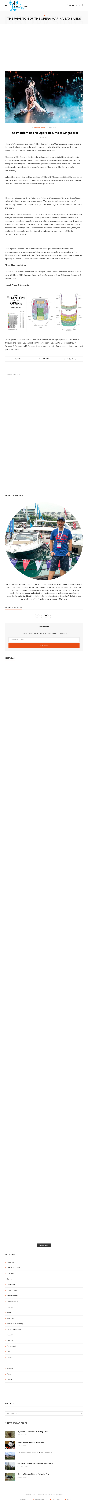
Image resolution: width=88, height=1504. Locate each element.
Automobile (11, 1262)
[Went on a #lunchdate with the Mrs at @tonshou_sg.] (63, 743)
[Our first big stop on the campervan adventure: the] (63, 832)
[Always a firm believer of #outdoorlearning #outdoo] (24, 699)
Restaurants (11, 1363)
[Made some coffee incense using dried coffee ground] (24, 1075)
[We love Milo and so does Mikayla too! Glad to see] (24, 1208)
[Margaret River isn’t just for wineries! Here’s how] (24, 832)
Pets (8, 1352)
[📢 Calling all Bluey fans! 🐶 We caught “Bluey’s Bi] (24, 1053)
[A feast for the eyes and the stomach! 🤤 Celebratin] (24, 965)
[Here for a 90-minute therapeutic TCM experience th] (63, 1009)
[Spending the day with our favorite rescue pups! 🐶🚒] (24, 787)
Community (11, 1285)
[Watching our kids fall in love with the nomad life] (24, 809)
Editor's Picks (39, 128)
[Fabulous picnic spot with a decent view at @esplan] (63, 876)
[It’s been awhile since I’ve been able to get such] (63, 1053)
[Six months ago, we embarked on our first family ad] (24, 876)
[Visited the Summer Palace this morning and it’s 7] (24, 1186)
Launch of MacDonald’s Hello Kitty (31, 1442)
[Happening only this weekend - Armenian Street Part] (63, 1075)
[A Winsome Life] (19, 5)
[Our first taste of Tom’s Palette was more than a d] (63, 677)
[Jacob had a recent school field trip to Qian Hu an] (63, 1208)
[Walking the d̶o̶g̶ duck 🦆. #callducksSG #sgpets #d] (63, 920)
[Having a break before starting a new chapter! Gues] (63, 1098)
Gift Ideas (10, 1318)
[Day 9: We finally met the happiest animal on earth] (24, 854)
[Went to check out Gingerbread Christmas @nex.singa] (63, 1142)
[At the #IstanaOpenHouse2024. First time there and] (63, 1031)
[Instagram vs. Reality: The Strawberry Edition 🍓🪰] (63, 765)
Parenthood (11, 1346)
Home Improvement (14, 1329)
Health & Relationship (15, 1324)
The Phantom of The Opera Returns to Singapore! (44, 132)
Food (9, 1312)
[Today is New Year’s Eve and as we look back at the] (24, 1120)
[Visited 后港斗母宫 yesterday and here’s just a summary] (63, 1186)
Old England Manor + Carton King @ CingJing (35, 1463)
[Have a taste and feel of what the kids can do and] (63, 1120)
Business (10, 1273)
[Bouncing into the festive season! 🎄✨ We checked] (63, 787)
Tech (9, 1374)
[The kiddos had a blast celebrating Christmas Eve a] (24, 743)
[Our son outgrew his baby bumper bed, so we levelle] (24, 987)
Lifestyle (10, 1340)
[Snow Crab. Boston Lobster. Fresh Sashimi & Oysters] (24, 677)
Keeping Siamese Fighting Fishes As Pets (33, 1474)
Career (9, 1279)
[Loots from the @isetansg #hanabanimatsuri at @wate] (63, 898)
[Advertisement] (44, 48)
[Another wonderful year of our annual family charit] (63, 699)
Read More (44, 359)
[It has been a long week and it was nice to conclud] (24, 1098)
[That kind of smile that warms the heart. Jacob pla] (24, 1230)
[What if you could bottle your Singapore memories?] (24, 898)
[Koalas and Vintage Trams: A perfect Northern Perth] (24, 765)
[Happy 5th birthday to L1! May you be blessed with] (24, 942)
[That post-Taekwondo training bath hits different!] (24, 920)
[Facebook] (67, 359)
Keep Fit (10, 1335)
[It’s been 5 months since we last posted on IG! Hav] (24, 1031)
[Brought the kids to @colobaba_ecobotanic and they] (24, 1142)
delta (19, 359)
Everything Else (12, 1301)
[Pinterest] (72, 359)
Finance (10, 1307)
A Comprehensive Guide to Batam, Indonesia (35, 1453)
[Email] (75, 359)
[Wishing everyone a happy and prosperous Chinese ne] (24, 721)
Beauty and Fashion (14, 1268)
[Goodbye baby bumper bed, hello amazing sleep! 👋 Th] (63, 965)
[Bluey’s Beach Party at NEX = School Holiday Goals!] (63, 942)
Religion (10, 1357)
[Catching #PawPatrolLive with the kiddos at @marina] (63, 987)
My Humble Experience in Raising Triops (33, 1432)
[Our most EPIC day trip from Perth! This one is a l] (63, 809)
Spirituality (11, 1368)
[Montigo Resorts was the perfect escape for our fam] (24, 1009)
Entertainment (12, 1296)
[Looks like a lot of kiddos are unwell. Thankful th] (24, 1164)
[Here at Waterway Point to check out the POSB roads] (63, 721)
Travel (9, 1380)
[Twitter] (70, 359)
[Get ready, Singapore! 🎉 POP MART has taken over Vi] (63, 854)
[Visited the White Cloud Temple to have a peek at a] (63, 1164)
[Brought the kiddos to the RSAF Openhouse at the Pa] (63, 1230)
